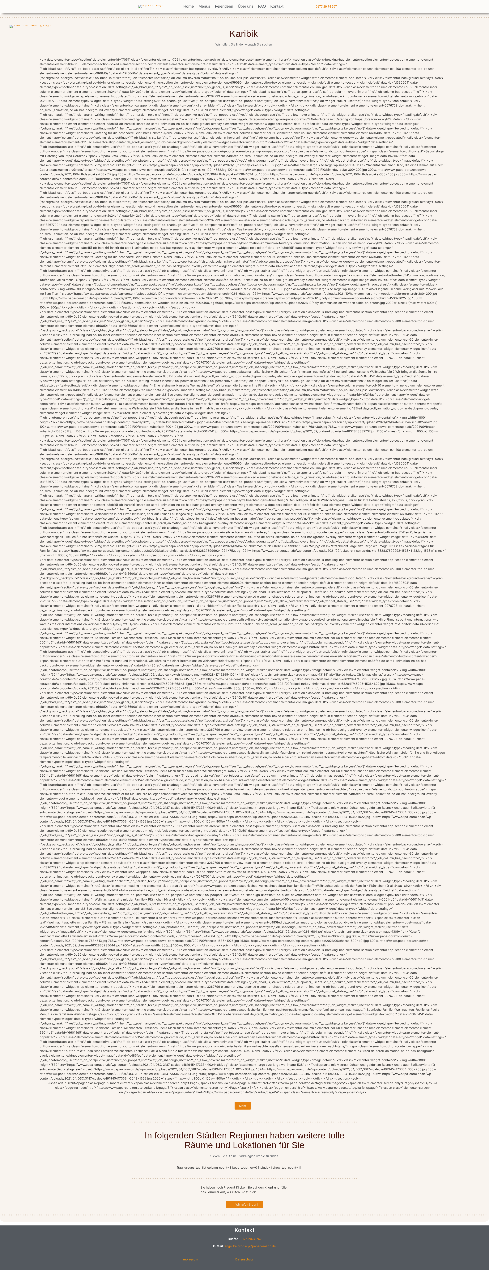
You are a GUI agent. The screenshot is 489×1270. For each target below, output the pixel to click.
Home (188, 6)
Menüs (204, 6)
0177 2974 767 (251, 1239)
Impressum (190, 1259)
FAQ (262, 6)
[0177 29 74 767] (312, 6)
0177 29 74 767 (326, 6)
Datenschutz (244, 1259)
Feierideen (224, 6)
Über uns (245, 6)
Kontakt (276, 6)
